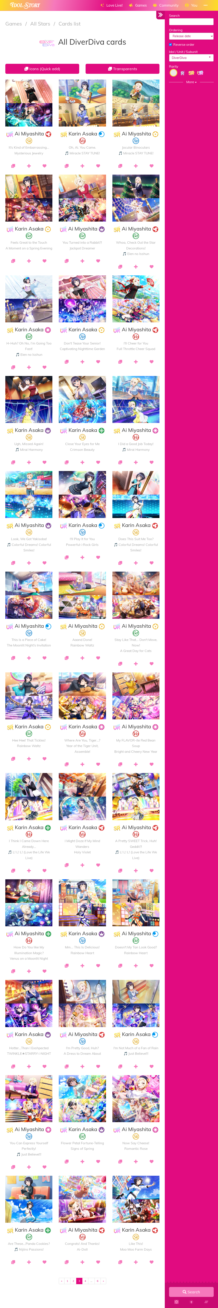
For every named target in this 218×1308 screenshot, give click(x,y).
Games (14, 23)
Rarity (173, 66)
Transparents (124, 68)
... (91, 1280)
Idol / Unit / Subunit (183, 52)
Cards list (69, 23)
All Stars (41, 23)
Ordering (175, 30)
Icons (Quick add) (44, 68)
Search (174, 16)
